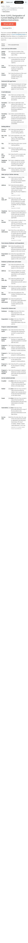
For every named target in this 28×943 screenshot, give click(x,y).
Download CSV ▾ (7, 28)
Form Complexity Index (18, 34)
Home (3, 6)
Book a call (9, 2)
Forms (8, 6)
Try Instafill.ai (19, 2)
